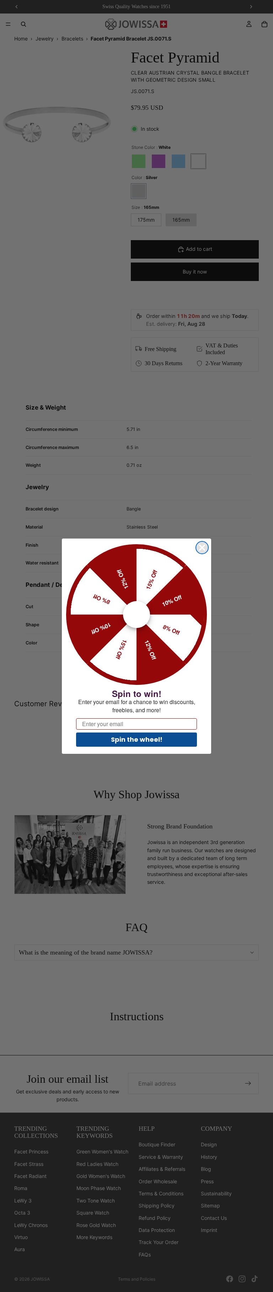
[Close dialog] (202, 547)
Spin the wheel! (136, 739)
